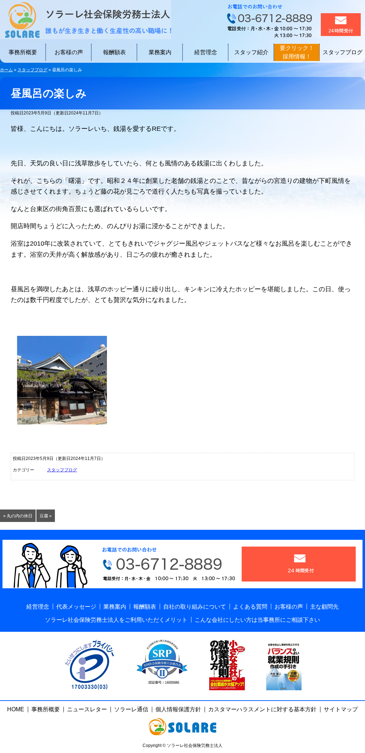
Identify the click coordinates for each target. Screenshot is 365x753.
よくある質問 (250, 607)
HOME (15, 709)
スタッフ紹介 (251, 52)
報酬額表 (114, 52)
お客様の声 (69, 52)
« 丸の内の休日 (17, 515)
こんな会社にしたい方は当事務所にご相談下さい (257, 620)
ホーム (6, 69)
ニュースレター (87, 709)
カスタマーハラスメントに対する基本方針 (262, 709)
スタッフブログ (343, 52)
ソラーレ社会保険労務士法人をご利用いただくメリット (116, 620)
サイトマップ (341, 709)
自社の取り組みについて (194, 607)
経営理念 (205, 52)
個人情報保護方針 (178, 709)
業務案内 (160, 52)
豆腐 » (46, 515)
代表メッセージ (76, 607)
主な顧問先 (324, 607)
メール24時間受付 (341, 24)
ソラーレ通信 (131, 709)
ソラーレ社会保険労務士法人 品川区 (85, 19)
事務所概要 (23, 52)
